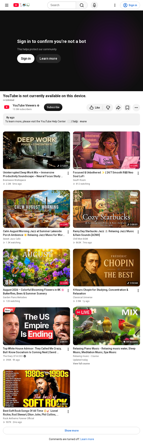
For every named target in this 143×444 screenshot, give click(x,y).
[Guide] (6, 5)
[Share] (118, 107)
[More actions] (136, 107)
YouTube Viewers (24, 105)
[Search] (82, 5)
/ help (75, 121)
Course (95, 356)
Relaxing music (81, 356)
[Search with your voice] (94, 5)
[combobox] (62, 5)
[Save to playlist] (127, 107)
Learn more (87, 439)
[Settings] (115, 5)
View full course (81, 363)
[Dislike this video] (108, 107)
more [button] (83, 121)
